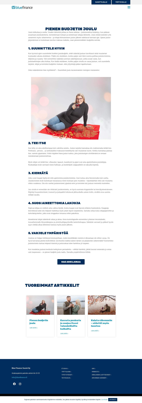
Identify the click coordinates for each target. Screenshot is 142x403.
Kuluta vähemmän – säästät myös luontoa (101, 323)
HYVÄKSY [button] (112, 399)
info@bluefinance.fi (19, 377)
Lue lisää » (33, 328)
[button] (129, 7)
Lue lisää (104, 399)
